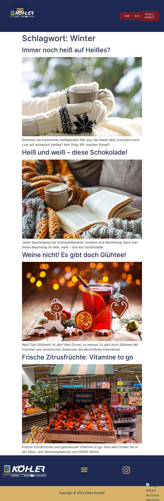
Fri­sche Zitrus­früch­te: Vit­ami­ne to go (77, 357)
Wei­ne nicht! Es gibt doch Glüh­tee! (74, 255)
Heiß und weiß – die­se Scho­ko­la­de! (74, 152)
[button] (20, 11)
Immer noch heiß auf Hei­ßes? (66, 50)
